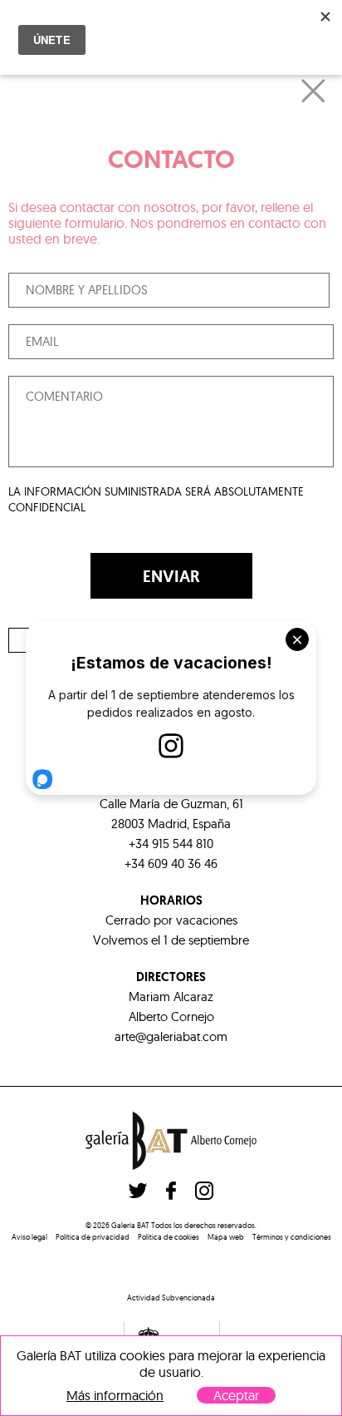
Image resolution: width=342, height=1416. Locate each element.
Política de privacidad (92, 1236)
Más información (115, 1396)
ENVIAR (171, 576)
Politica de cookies (168, 1236)
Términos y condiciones (291, 1236)
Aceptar (236, 1395)
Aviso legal (29, 1236)
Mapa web (226, 1236)
